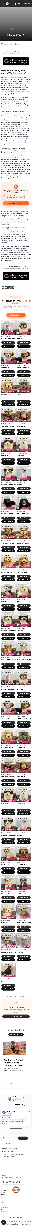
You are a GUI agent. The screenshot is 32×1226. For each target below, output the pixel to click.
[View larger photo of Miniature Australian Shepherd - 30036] (13, 468)
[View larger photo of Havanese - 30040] (13, 438)
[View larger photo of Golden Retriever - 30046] (13, 380)
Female (6, 336)
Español (4, 1212)
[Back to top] (29, 1138)
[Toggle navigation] (3, 3)
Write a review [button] (19, 1104)
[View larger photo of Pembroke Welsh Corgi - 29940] (29, 906)
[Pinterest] (13, 1182)
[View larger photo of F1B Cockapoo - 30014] (29, 555)
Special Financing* (4, 1195)
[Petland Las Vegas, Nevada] (7, 3)
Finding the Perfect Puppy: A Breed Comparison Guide (13, 1063)
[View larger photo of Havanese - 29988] (29, 614)
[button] (7, 321)
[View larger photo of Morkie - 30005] (13, 584)
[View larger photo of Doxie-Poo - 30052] (29, 380)
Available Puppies (3, 1191)
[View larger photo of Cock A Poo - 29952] (29, 877)
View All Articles (16, 1034)
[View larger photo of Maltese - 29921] (29, 935)
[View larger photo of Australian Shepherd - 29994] (29, 643)
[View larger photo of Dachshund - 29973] (29, 847)
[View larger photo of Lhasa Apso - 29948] (13, 906)
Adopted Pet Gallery (4, 1202)
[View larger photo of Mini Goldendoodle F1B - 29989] (13, 643)
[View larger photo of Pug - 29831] (13, 964)
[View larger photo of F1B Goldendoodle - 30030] (29, 497)
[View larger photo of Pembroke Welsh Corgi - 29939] (13, 935)
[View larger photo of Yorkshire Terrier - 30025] (29, 526)
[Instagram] (7, 1182)
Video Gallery (5, 1207)
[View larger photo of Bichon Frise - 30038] (29, 438)
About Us (3, 1199)
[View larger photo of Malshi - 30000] (29, 584)
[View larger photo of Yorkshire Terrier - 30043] (13, 409)
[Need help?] (3, 1222)
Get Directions (8, 1159)
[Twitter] (17, 1182)
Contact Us (4, 1205)
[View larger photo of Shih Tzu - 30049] (29, 321)
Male (5, 365)
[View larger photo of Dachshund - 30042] (29, 409)
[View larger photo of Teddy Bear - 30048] (13, 351)
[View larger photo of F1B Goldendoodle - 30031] (13, 497)
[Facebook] (3, 1182)
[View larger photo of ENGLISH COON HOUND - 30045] (29, 351)
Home (5, 29)
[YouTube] (10, 1182)
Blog (10, 29)
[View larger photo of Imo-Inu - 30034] (29, 468)
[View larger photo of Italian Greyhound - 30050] (13, 321)
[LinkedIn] (19, 1182)
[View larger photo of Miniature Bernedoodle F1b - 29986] (13, 614)
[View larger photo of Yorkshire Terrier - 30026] (13, 526)
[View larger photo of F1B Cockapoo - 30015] (13, 555)
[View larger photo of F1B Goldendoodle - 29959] (13, 877)
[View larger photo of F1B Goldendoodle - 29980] (13, 847)
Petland (14, 29)
